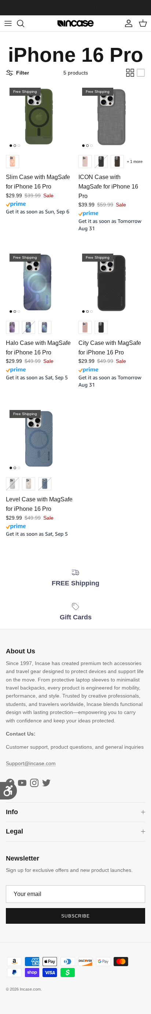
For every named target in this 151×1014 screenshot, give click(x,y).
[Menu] (8, 23)
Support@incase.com (31, 763)
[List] (140, 72)
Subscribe (75, 916)
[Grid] (130, 72)
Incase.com (30, 989)
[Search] (24, 23)
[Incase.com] (75, 23)
